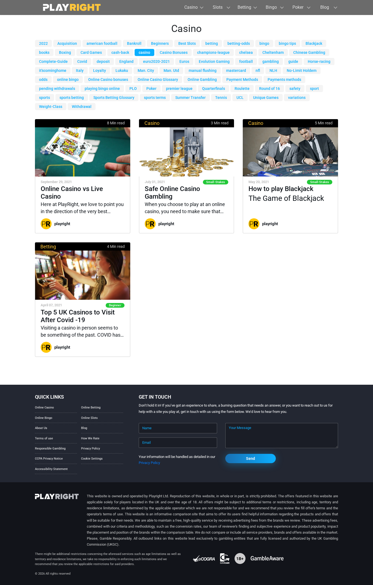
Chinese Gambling (309, 52)
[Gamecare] (225, 558)
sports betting (72, 97)
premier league (179, 88)
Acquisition (67, 43)
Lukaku (122, 70)
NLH (273, 70)
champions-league (213, 52)
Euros (184, 61)
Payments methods (284, 79)
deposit (103, 61)
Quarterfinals (213, 88)
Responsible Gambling (50, 448)
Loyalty (99, 70)
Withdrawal (81, 106)
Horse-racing (319, 61)
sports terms (155, 97)
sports (44, 97)
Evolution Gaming (214, 61)
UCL (240, 97)
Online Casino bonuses (108, 79)
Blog (84, 428)
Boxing (65, 52)
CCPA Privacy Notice (49, 458)
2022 (43, 43)
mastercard (236, 70)
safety (294, 88)
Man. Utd (171, 70)
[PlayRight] (72, 7)
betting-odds (238, 43)
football (246, 61)
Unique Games (266, 97)
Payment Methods (242, 79)
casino (144, 52)
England (126, 61)
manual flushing (203, 70)
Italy (80, 70)
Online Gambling (202, 79)
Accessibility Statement (51, 469)
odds (43, 79)
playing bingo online (102, 88)
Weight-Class (50, 106)
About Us (41, 428)
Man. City (146, 70)
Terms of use (44, 438)
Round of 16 (269, 88)
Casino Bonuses (174, 52)
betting (211, 43)
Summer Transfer (190, 97)
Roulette (242, 88)
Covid (82, 61)
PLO (133, 88)
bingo (264, 43)
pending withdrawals (57, 88)
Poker (151, 88)
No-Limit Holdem (301, 70)
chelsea (246, 52)
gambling (270, 61)
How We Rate (90, 438)
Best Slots (187, 43)
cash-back (120, 52)
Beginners (160, 43)
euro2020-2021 (156, 61)
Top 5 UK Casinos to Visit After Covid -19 (78, 316)
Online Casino (44, 407)
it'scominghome (52, 70)
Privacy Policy (90, 448)
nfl (258, 70)
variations (297, 97)
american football (102, 43)
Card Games (91, 52)
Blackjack (314, 43)
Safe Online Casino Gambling (172, 192)
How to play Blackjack (280, 189)
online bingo (68, 79)
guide (293, 61)
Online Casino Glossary (158, 79)
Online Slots (89, 418)
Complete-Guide (53, 61)
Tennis (221, 97)
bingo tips (287, 43)
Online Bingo (43, 418)
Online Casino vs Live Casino (72, 192)
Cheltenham (273, 52)
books (44, 52)
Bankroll (134, 43)
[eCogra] (204, 558)
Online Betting (90, 407)
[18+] (240, 558)
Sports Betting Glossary (113, 97)
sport (314, 88)
